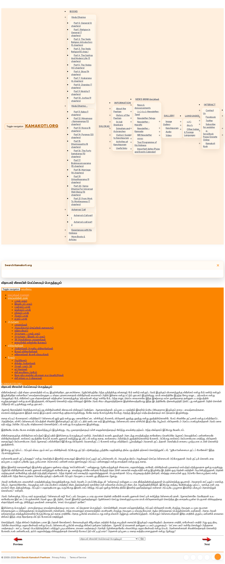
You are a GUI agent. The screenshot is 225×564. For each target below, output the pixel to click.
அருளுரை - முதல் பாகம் (27, 333)
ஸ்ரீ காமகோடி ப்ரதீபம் (25, 372)
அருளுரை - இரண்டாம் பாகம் (29, 336)
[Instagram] (200, 557)
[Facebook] (186, 557)
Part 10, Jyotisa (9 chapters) (81, 99)
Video (169, 135)
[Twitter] (193, 557)
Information (122, 102)
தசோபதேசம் (21, 330)
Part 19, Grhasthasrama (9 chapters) (80, 179)
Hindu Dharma (78, 17)
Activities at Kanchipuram (120, 143)
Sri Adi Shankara (118, 123)
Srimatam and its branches (121, 130)
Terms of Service (78, 557)
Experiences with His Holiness (80, 231)
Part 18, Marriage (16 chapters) (81, 171)
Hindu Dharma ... (79, 106)
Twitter (209, 120)
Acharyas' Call (78, 209)
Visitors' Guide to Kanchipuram (122, 136)
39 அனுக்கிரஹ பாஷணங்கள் (30, 339)
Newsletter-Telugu (146, 118)
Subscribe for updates (209, 126)
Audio (168, 131)
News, (147, 99)
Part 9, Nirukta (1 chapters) (80, 93)
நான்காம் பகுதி (22, 309)
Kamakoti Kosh (209, 145)
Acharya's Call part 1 (82, 217)
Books (74, 11)
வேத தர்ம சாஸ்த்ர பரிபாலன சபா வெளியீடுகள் (39, 375)
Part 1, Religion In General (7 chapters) (80, 32)
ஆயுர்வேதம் (20, 360)
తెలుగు (190, 125)
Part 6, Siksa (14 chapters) (80, 73)
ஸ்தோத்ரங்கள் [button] (15, 345)
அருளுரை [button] (13, 321)
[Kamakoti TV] (214, 557)
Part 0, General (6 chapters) (81, 24)
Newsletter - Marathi (142, 123)
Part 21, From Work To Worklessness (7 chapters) (81, 201)
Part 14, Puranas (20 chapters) (82, 136)
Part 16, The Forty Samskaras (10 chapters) (81, 153)
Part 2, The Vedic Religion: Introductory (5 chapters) (81, 42)
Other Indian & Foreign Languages (191, 132)
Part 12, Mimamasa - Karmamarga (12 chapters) (81, 121)
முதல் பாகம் (20, 301)
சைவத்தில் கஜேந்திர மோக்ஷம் (30, 342)
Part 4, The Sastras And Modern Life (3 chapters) (82, 58)
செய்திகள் (18, 295)
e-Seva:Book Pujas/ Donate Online (210, 135)
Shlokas (104, 126)
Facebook (211, 117)
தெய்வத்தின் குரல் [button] (18, 298)
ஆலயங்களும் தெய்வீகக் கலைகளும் (34, 327)
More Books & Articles (77, 238)
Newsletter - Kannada (142, 130)
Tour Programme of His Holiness (146, 143)
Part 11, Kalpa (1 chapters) (79, 113)
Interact (209, 104)
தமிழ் (189, 121)
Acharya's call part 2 (81, 223)
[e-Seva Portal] (221, 557)
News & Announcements (143, 106)
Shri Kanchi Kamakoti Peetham (33, 557)
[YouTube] (207, 557)
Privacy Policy (59, 557)
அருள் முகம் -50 (23, 366)
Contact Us (208, 112)
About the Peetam (119, 110)
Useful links (121, 148)
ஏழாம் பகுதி (20, 318)
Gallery (169, 115)
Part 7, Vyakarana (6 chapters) (81, 79)
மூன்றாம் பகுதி (22, 307)
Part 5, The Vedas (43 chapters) (81, 66)
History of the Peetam (121, 116)
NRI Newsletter (144, 135)
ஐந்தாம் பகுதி (21, 312)
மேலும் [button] (11, 357)
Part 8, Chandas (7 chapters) (81, 86)
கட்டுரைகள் (20, 369)
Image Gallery (167, 123)
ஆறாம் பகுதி (21, 315)
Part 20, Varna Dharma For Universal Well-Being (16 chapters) (82, 190)
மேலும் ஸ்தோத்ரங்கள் (26, 351)
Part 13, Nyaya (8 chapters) (80, 129)
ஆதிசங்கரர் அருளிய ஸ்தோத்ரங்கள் (33, 348)
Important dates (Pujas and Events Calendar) (147, 150)
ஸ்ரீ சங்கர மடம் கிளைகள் (28, 378)
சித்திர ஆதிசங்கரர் (24, 363)
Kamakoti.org (41, 125)
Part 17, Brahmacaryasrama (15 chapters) (81, 163)
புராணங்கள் (20, 324)
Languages (192, 115)
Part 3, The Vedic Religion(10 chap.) (81, 50)
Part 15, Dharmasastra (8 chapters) (79, 144)
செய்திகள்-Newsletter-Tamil (147, 113)
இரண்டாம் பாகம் (23, 304)
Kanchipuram (172, 128)
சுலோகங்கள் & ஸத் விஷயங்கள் (31, 354)
